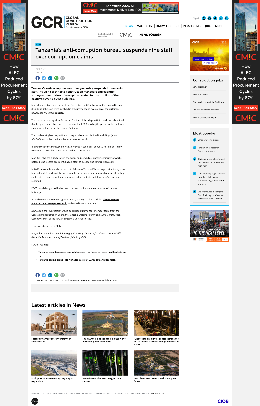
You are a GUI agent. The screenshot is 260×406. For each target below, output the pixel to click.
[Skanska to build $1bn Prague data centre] (105, 363)
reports (59, 112)
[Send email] (62, 78)
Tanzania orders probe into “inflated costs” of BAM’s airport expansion (77, 259)
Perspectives (192, 26)
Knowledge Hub (167, 26)
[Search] (227, 18)
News (129, 26)
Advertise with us (57, 393)
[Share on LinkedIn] (50, 78)
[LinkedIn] (221, 18)
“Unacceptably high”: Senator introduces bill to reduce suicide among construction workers (211, 178)
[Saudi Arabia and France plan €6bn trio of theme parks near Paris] (105, 323)
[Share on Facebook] (37, 78)
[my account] (204, 18)
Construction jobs (208, 80)
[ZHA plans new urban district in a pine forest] (156, 363)
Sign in (196, 18)
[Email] (209, 18)
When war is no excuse (208, 139)
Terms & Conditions (81, 393)
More (219, 26)
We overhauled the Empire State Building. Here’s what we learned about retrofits (210, 195)
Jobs (208, 26)
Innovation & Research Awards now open (208, 149)
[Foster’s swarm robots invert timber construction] (54, 323)
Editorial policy (140, 393)
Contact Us (121, 393)
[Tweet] (44, 78)
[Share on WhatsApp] (56, 78)
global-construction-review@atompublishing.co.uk (93, 280)
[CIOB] (179, 401)
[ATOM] (80, 401)
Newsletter (37, 393)
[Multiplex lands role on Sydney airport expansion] (54, 363)
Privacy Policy (104, 393)
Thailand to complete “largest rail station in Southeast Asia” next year (211, 162)
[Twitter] (215, 18)
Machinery (144, 26)
